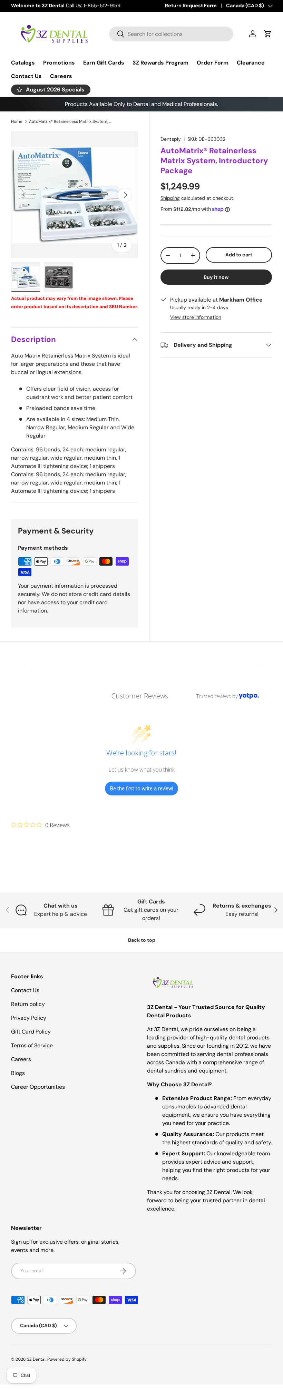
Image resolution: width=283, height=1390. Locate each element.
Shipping (170, 198)
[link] (40, 825)
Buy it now (216, 277)
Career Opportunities (38, 1086)
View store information (195, 317)
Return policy (28, 1004)
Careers (61, 76)
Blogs (18, 1073)
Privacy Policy (28, 1017)
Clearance (251, 62)
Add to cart (238, 255)
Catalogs (23, 62)
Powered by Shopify (67, 1359)
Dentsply (170, 139)
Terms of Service (32, 1045)
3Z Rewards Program (160, 62)
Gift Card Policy (31, 1031)
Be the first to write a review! (141, 788)
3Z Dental (36, 1359)
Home (16, 121)
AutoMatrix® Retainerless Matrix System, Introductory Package (70, 121)
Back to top (141, 940)
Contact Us (26, 76)
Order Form (212, 62)
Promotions (59, 62)
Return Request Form (191, 5)
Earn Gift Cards (103, 62)
